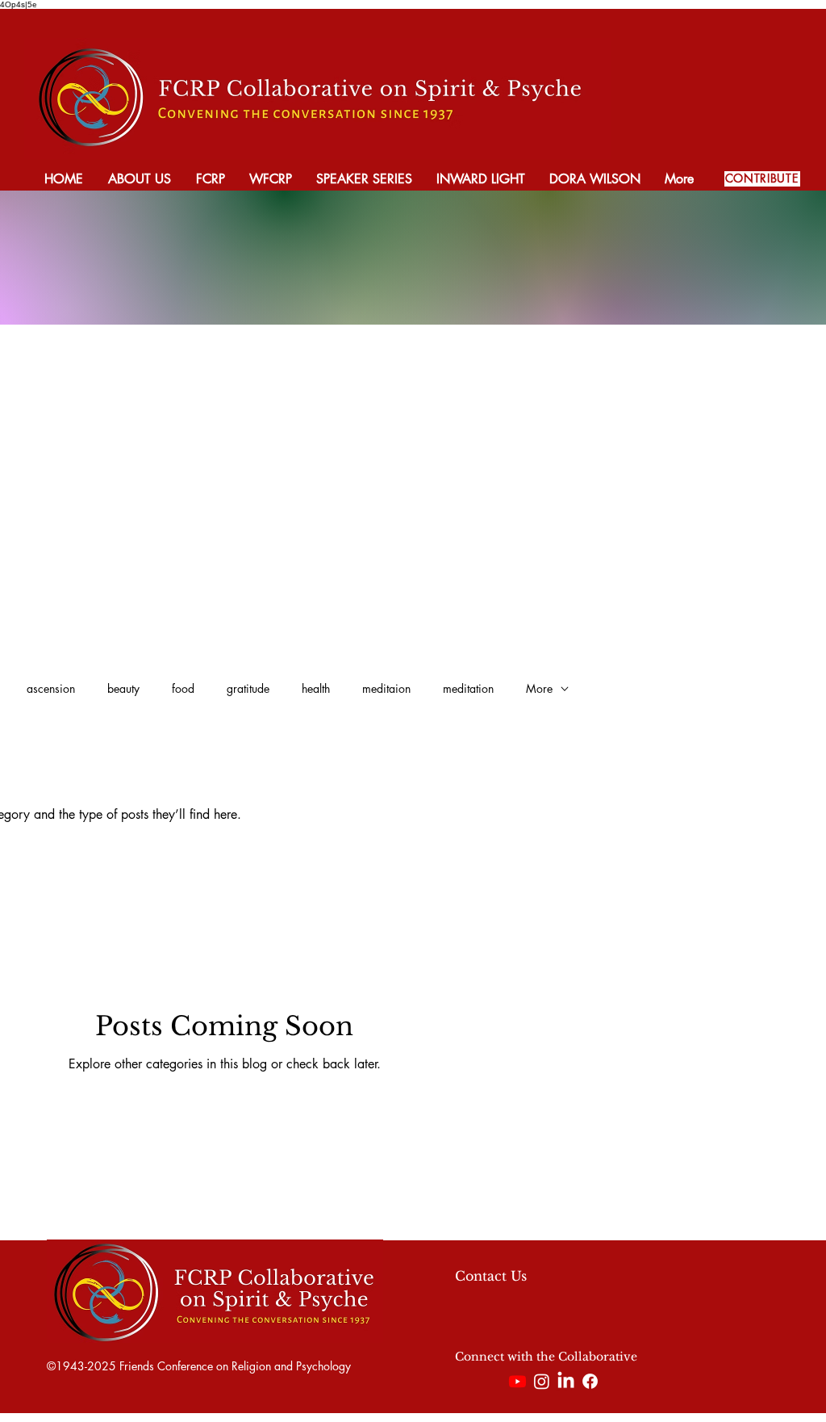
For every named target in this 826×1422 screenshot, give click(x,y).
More (539, 688)
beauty (123, 688)
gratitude (248, 688)
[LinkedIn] (566, 1381)
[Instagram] (542, 1381)
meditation (468, 688)
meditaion (386, 688)
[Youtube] (517, 1381)
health (316, 688)
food (183, 688)
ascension (51, 688)
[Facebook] (590, 1381)
